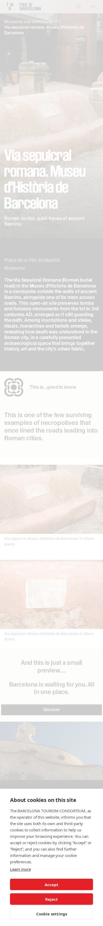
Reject (51, 899)
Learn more (20, 869)
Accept (51, 884)
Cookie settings (51, 913)
